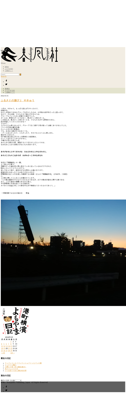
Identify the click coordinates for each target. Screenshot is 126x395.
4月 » (12, 353)
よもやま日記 (9, 69)
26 (4, 351)
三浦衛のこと (9, 71)
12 (4, 346)
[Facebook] (65, 81)
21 (9, 348)
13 (7, 346)
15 (11, 346)
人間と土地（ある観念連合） (15, 367)
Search (3, 76)
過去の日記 (5, 380)
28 (9, 351)
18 (2, 348)
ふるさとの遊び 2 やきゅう (17, 100)
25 (2, 351)
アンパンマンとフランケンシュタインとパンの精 (23, 363)
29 (11, 351)
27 (7, 351)
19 (4, 348)
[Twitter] (65, 84)
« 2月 (3, 353)
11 (2, 346)
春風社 (7, 67)
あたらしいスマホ (11, 369)
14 (9, 346)
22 (11, 348)
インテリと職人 (10, 365)
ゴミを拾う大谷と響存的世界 (15, 371)
